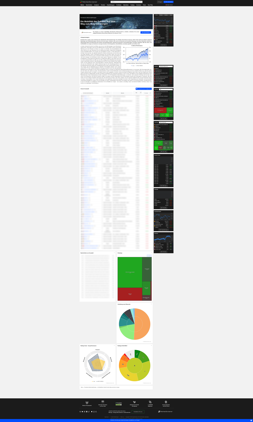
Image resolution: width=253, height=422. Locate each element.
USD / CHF (156, 166)
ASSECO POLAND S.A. (159, 134)
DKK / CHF (156, 174)
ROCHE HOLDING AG (159, 106)
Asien (171, 15)
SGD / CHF (156, 181)
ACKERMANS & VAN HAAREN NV (161, 124)
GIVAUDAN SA (158, 94)
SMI (156, 25)
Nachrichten (89, 5)
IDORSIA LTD (157, 83)
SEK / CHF (156, 171)
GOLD (155, 199)
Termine (103, 5)
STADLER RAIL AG (158, 80)
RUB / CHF (156, 169)
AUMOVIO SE (157, 127)
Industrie (107, 93)
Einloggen (160, 1)
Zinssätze (156, 233)
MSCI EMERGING (158, 41)
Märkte (82, 5)
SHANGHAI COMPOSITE (159, 38)
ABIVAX (156, 133)
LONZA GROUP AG (158, 103)
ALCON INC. (157, 104)
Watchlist (156, 66)
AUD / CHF (156, 177)
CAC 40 (156, 30)
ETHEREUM (157, 222)
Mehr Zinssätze (163, 251)
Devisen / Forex (157, 155)
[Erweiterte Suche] (141, 2)
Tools (144, 5)
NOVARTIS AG (158, 101)
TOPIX (156, 39)
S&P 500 (157, 33)
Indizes (156, 15)
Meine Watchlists (164, 85)
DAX (156, 28)
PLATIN (155, 205)
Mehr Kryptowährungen (163, 229)
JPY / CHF (156, 183)
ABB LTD (157, 97)
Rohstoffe (156, 189)
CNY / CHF (156, 178)
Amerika (166, 15)
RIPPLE (156, 227)
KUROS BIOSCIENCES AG (160, 78)
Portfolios (118, 5)
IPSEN (156, 136)
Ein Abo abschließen (168, 1)
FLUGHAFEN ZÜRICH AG (160, 139)
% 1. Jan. (146, 93)
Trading (132, 5)
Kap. (136, 92)
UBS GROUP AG (158, 71)
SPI (156, 27)
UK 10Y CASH (158, 249)
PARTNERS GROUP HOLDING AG (161, 77)
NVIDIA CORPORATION (159, 81)
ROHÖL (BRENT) (157, 202)
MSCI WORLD (158, 42)
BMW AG (157, 68)
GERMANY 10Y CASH (159, 244)
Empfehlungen (110, 5)
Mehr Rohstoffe (163, 207)
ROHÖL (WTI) (156, 200)
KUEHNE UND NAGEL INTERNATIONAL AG (162, 96)
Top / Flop (150, 5)
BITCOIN (157, 221)
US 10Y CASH (158, 243)
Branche (122, 93)
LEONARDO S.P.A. (158, 137)
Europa (161, 15)
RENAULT (157, 130)
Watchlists (125, 5)
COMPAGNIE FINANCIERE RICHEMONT (162, 91)
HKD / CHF (156, 180)
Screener (138, 5)
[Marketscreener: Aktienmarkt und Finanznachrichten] (88, 2)
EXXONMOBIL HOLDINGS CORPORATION (162, 73)
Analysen (96, 5)
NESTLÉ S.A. (157, 74)
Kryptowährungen (157, 211)
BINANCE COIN (158, 225)
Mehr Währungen (163, 185)
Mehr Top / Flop (163, 118)
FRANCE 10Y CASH (159, 247)
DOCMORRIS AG (158, 70)
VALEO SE (157, 129)
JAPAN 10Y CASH (158, 246)
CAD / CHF (156, 175)
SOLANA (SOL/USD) (159, 224)
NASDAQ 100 (157, 36)
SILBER (155, 203)
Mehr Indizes (163, 45)
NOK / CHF (156, 172)
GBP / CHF (156, 168)
